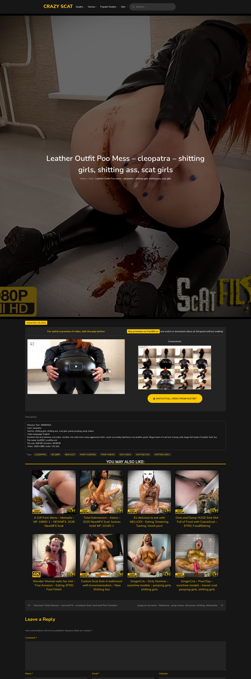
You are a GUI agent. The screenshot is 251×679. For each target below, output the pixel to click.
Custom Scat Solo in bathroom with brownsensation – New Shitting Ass (101, 585)
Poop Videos (107, 454)
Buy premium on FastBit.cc (143, 331)
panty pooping (88, 454)
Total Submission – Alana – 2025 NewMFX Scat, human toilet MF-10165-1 (101, 521)
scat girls (125, 454)
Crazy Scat (58, 6)
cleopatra (40, 454)
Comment (31, 637)
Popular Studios (108, 6)
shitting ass (142, 454)
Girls (123, 6)
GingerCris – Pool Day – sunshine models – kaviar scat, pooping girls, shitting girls (197, 585)
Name (29, 673)
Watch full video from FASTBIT (176, 398)
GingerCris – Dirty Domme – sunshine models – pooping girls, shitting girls (149, 585)
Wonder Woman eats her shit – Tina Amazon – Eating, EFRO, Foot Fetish (54, 585)
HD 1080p (55, 454)
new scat (70, 454)
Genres (91, 6)
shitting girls (162, 454)
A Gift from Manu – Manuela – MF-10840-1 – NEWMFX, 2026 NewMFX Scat (54, 521)
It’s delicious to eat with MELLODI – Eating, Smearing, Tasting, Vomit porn (149, 521)
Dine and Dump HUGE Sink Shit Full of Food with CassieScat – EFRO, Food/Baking (197, 521)
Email (95, 673)
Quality (79, 6)
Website (163, 673)
